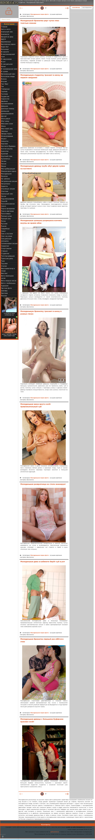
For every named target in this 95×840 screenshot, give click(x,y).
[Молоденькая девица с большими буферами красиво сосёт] (44, 752)
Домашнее (5, 111)
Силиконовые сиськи (9, 243)
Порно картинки (7, 211)
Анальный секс (7, 32)
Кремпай (4, 154)
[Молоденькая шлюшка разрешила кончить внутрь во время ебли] (44, 259)
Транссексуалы (7, 258)
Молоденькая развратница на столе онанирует (43, 484)
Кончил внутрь (7, 149)
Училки (4, 266)
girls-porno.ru (55, 831)
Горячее (4, 91)
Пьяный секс (6, 218)
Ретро (3, 221)
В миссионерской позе (8, 55)
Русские (4, 223)
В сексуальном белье (7, 65)
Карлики (4, 143)
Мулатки (4, 176)
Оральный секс (7, 194)
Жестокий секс (7, 128)
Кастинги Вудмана (8, 146)
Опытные (4, 191)
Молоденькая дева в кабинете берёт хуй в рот (42, 562)
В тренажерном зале (9, 69)
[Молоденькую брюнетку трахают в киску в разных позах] (44, 350)
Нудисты (4, 186)
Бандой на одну (7, 37)
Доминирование (7, 113)
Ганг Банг (4, 84)
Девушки (4, 106)
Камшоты (4, 141)
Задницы (4, 131)
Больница (5, 49)
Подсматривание (7, 199)
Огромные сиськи (8, 189)
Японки (4, 296)
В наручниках (6, 59)
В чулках (4, 71)
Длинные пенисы (7, 108)
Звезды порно (6, 133)
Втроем (4, 81)
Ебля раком (5, 118)
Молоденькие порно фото (39, 14)
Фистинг (4, 273)
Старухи (4, 251)
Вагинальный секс (8, 74)
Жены (3, 126)
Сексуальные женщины (6, 240)
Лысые (3, 164)
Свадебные (5, 228)
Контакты (45, 825)
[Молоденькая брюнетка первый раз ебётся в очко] (44, 672)
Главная (4, 27)
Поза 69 (4, 201)
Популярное (76, 7)
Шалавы (4, 291)
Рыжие (3, 226)
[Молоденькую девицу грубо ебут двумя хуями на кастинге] (44, 186)
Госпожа (4, 94)
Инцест (4, 138)
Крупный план (6, 156)
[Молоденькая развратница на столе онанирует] (44, 515)
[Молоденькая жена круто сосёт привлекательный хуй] (44, 437)
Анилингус (5, 34)
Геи (2, 86)
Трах (3, 261)
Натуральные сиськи (9, 181)
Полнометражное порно (8, 205)
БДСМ (3, 39)
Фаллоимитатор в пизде (8, 270)
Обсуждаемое (86, 7)
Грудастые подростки (5, 98)
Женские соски (7, 123)
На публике (5, 179)
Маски (3, 166)
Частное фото (6, 288)
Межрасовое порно (8, 171)
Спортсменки (6, 248)
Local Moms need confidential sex (9, 314)
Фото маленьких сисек (7, 277)
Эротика (4, 293)
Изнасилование (7, 136)
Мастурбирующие (8, 169)
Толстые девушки (8, 256)
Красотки (4, 151)
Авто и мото (5, 29)
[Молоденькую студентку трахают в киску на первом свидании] (44, 114)
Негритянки (5, 184)
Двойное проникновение (7, 102)
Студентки (5, 253)
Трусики (4, 263)
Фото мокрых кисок (8, 280)
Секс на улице (6, 236)
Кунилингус (5, 159)
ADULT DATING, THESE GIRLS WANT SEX (9, 335)
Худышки (4, 285)
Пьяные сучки (6, 216)
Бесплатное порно (8, 44)
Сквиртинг (5, 246)
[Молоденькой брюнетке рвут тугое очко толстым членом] (44, 41)
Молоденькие (6, 174)
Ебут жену (5, 121)
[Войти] (9, 11)
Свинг (3, 231)
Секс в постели (7, 233)
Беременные (6, 42)
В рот (3, 61)
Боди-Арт (5, 47)
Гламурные (5, 89)
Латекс (3, 161)
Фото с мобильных (8, 283)
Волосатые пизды (8, 76)
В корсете (5, 52)
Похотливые (5, 213)
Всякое (4, 79)
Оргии (3, 196)
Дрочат (4, 116)
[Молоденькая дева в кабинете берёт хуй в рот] (44, 592)
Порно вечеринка (8, 208)
